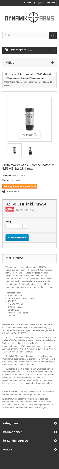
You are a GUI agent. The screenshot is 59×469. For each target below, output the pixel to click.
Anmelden (51, 3)
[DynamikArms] (29, 16)
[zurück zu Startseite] (6, 74)
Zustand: (6, 180)
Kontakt (27, 3)
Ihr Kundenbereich (15, 441)
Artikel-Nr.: (7, 175)
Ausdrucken (13, 191)
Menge (9, 221)
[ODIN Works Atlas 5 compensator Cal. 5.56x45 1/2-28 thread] (15, 150)
